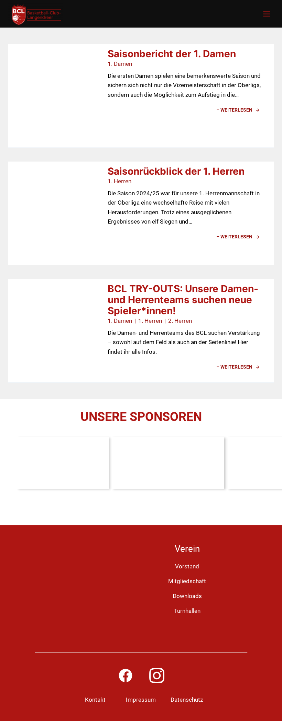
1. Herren (119, 181)
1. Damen (120, 63)
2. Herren (180, 320)
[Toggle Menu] (267, 14)
